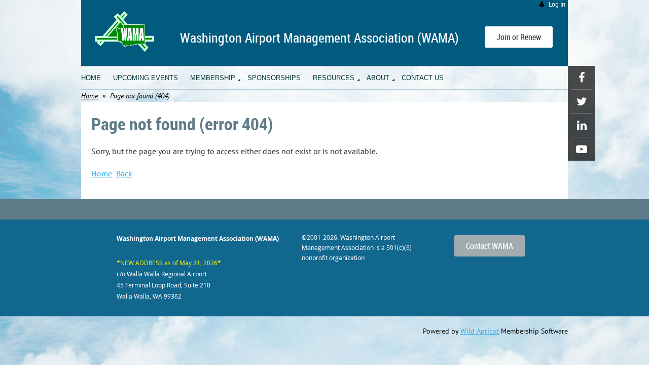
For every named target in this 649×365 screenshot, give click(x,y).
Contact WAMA (489, 245)
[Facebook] (581, 77)
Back (124, 173)
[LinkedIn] (581, 125)
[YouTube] (581, 149)
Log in (557, 4)
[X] (581, 101)
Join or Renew (518, 37)
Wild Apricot (479, 331)
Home (89, 95)
